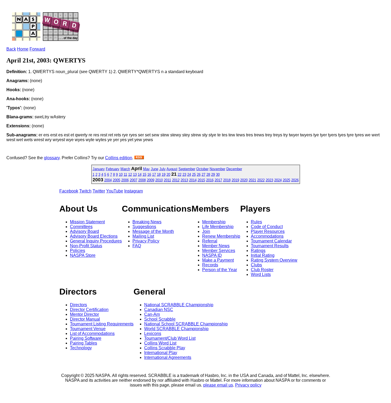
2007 (133, 180)
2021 (252, 180)
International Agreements (167, 357)
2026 (295, 180)
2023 (269, 180)
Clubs (256, 265)
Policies (77, 250)
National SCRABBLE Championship (178, 305)
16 (149, 175)
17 (154, 175)
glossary (52, 158)
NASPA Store (82, 255)
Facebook (68, 191)
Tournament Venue (88, 328)
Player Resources (268, 231)
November (217, 169)
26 (199, 175)
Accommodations (267, 236)
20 (168, 175)
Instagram (133, 191)
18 (159, 175)
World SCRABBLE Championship (176, 328)
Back (11, 49)
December (234, 169)
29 (213, 175)
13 (135, 175)
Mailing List (143, 236)
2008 (142, 180)
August (172, 169)
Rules (256, 222)
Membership (214, 222)
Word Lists (261, 274)
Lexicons (152, 333)
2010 (159, 180)
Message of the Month (153, 231)
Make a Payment (218, 260)
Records (210, 265)
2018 (227, 180)
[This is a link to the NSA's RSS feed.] (139, 158)
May (146, 169)
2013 (184, 180)
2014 (193, 180)
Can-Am (152, 314)
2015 (201, 180)
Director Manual (85, 319)
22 (179, 175)
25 (194, 175)
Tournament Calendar (271, 241)
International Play (160, 352)
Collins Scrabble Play (164, 348)
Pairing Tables (83, 343)
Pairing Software (85, 338)
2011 (167, 180)
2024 (278, 180)
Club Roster (262, 269)
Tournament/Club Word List (170, 338)
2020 (244, 180)
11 (125, 175)
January (99, 169)
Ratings (258, 250)
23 (184, 175)
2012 (176, 180)
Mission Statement (87, 222)
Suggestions (144, 226)
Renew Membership (221, 236)
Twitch (85, 191)
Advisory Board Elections (94, 236)
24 (189, 175)
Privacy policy (248, 385)
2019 (235, 180)
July (162, 169)
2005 (116, 180)
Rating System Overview (274, 260)
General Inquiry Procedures (96, 241)
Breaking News (146, 222)
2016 (210, 180)
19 (163, 175)
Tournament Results (270, 246)
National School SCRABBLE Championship (186, 324)
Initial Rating (262, 255)
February (112, 169)
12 (130, 175)
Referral (209, 241)
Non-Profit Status (86, 246)
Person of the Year (219, 269)
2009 (150, 180)
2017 (218, 180)
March (125, 169)
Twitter (99, 191)
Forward (37, 49)
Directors (78, 305)
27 (203, 175)
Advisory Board (84, 231)
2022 (261, 180)
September (186, 169)
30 (218, 175)
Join (206, 231)
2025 (286, 180)
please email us (218, 385)
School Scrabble (160, 319)
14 (140, 175)
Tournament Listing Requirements (102, 324)
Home (22, 49)
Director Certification (89, 309)
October (202, 169)
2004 (108, 180)
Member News (216, 246)
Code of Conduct (267, 226)
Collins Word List (160, 343)
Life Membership (218, 226)
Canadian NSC (158, 309)
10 (121, 175)
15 (144, 175)
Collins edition (118, 158)
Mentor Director (84, 314)
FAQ (136, 246)
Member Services (218, 250)
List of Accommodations (92, 333)
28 (208, 175)
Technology (81, 348)
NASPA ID (212, 255)
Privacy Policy (145, 241)
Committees (81, 226)
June (154, 169)
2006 (125, 180)
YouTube (114, 191)
